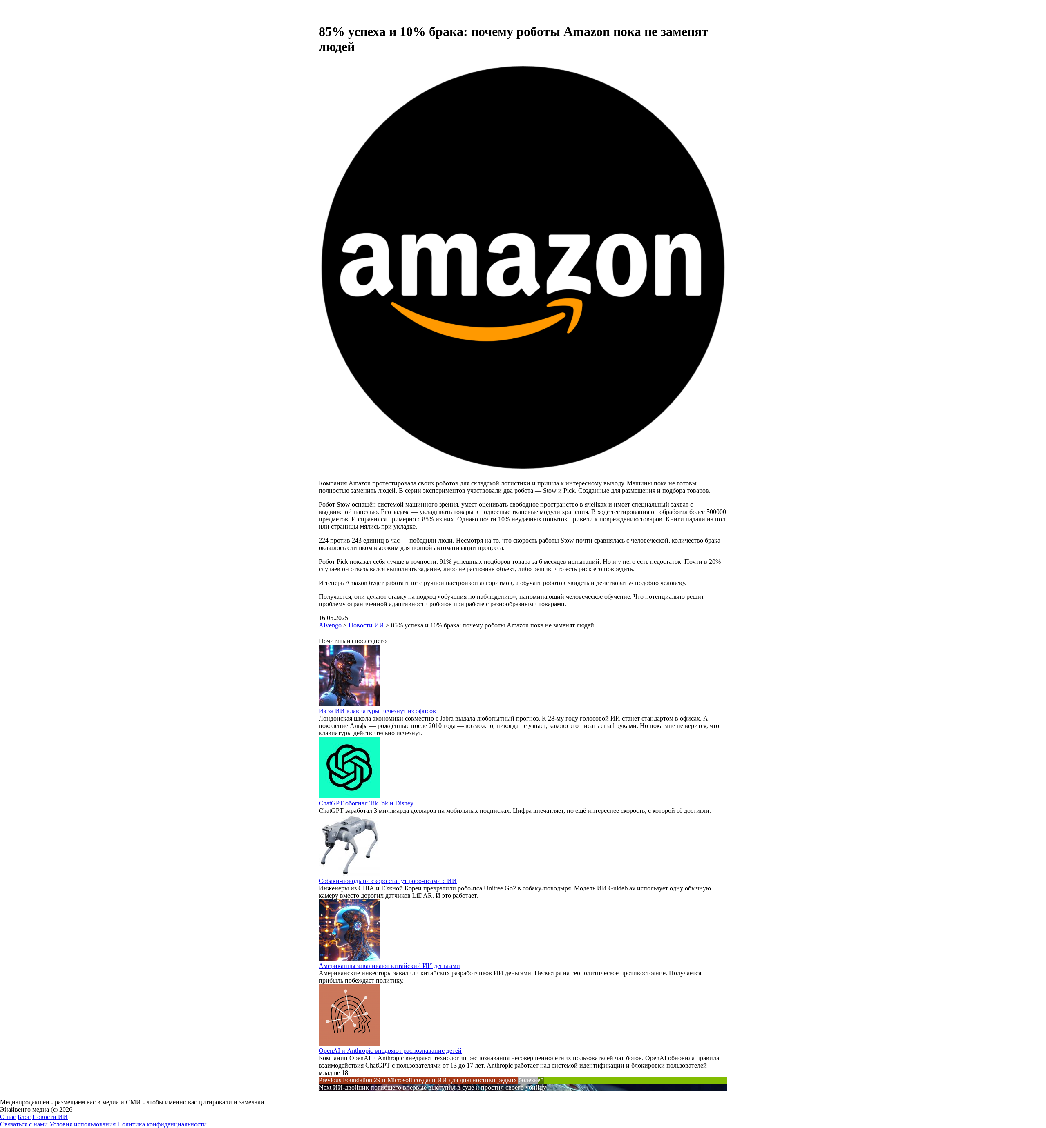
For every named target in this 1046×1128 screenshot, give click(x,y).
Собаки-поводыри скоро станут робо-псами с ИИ (388, 880)
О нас (8, 1116)
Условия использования (82, 1124)
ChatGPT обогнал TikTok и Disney (366, 803)
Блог (24, 1116)
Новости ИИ (50, 1116)
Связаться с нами (24, 1124)
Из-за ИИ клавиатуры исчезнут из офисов (377, 711)
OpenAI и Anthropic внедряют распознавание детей (390, 1050)
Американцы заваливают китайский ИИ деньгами (389, 965)
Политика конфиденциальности (162, 1124)
